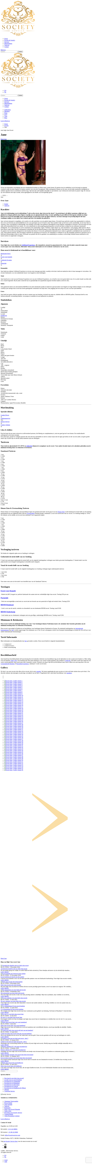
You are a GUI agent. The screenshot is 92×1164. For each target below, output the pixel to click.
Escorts (6, 125)
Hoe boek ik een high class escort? (14, 1078)
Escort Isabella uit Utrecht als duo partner (12, 977)
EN (5, 90)
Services (6, 42)
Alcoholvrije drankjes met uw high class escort (14, 969)
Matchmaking (8, 43)
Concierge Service (9, 1091)
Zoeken (20, 51)
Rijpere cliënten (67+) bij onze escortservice (13, 1050)
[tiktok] (5, 1147)
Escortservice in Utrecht (11, 1086)
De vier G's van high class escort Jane (11, 1017)
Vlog (5, 116)
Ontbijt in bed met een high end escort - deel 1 (14, 1041)
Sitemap (6, 1089)
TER (5, 1161)
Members (7, 111)
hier (13, 630)
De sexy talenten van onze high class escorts (13, 1001)
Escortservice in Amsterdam (12, 1081)
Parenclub (3, 263)
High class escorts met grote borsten (11, 985)
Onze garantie (8, 1104)
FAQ (5, 114)
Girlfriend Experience (28, 245)
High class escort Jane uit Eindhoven (11, 1066)
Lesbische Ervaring (6, 260)
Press (5, 113)
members (69, 673)
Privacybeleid (8, 1103)
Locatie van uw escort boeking (13, 1080)
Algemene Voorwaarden (11, 1101)
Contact (6, 47)
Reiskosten (7, 1108)
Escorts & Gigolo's (9, 40)
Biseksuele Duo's (6, 253)
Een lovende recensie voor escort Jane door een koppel (16, 1058)
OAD (6, 1160)
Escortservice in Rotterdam (12, 1083)
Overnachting (30, 513)
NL (5, 92)
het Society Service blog (11, 1141)
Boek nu (3, 50)
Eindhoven (4, 315)
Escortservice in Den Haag (11, 1084)
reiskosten (29, 446)
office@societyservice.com (12, 1135)
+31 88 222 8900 (13, 1132)
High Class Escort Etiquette (12, 1109)
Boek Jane (4, 139)
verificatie (68, 660)
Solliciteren (7, 109)
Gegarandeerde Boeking (8, 664)
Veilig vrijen (7, 1111)
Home (6, 38)
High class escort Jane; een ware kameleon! (13, 1025)
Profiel (6, 204)
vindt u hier (14, 660)
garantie (38, 671)
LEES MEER (5, 972)
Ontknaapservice (5, 418)
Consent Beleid (8, 1114)
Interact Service (5, 421)
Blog (5, 118)
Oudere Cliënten (5, 425)
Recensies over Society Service (13, 1112)
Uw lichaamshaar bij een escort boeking (12, 1009)
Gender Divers (5, 415)
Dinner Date (61, 512)
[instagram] (5, 1145)
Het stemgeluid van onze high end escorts (12, 993)
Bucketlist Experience (22, 664)
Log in (3, 121)
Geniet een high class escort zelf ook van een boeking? (16, 1033)
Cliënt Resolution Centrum (11, 1116)
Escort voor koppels (6, 257)
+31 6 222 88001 (12, 1129)
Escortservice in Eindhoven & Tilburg (15, 1088)
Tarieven (6, 45)
